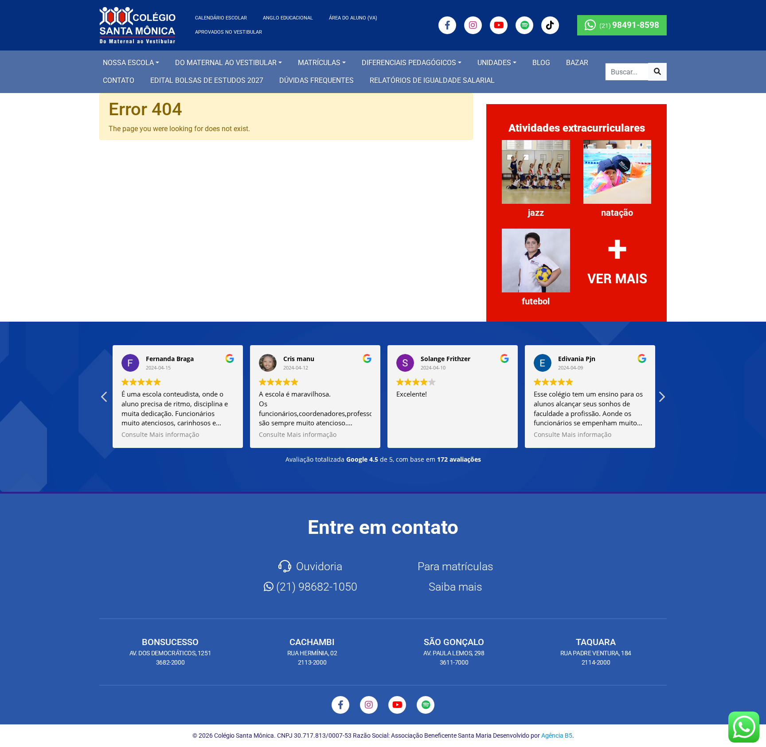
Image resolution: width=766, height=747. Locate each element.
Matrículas (319, 62)
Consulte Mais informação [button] (159, 435)
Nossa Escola (128, 62)
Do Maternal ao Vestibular (226, 62)
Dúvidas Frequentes (316, 80)
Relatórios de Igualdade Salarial (432, 80)
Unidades (494, 62)
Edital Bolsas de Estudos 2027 (206, 80)
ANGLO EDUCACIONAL (288, 18)
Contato (118, 80)
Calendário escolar (221, 18)
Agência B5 (556, 735)
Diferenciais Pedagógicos (409, 62)
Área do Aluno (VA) (353, 18)
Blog (541, 62)
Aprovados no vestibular (228, 32)
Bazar (577, 62)
